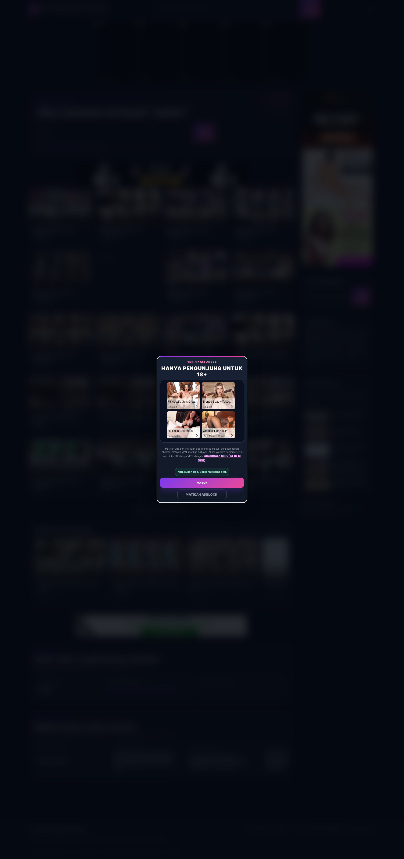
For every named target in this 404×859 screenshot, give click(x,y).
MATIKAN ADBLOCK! (202, 494)
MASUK (202, 482)
